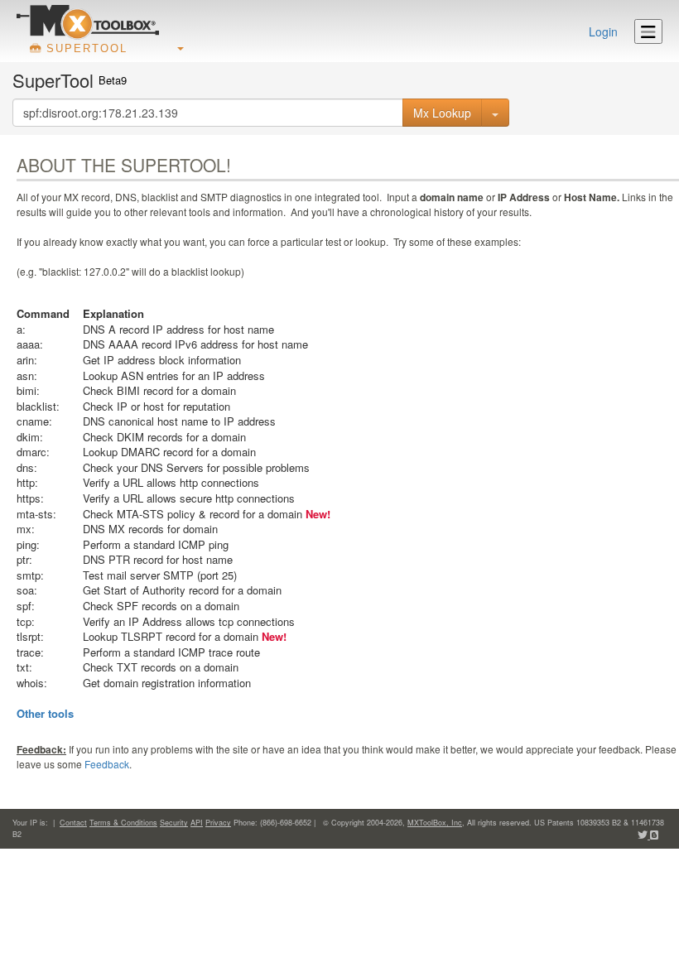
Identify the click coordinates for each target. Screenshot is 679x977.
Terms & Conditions (123, 822)
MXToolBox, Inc (434, 822)
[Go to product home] (88, 21)
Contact (73, 822)
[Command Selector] (495, 113)
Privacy (218, 822)
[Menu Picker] (648, 31)
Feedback (106, 764)
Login (603, 31)
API (196, 822)
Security (174, 822)
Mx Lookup (442, 112)
